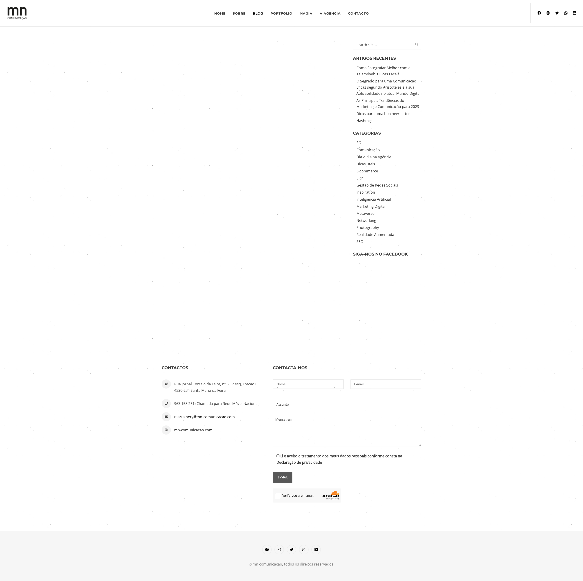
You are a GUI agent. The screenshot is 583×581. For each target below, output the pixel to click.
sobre (239, 13)
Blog (258, 13)
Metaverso (365, 213)
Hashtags (364, 120)
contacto (358, 13)
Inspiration (365, 192)
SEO (359, 241)
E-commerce (367, 171)
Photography (367, 227)
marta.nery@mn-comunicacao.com (204, 416)
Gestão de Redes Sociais (377, 185)
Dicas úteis (365, 163)
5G (358, 142)
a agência (330, 13)
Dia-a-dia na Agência (373, 156)
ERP (359, 178)
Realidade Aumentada (375, 234)
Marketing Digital (371, 206)
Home (219, 13)
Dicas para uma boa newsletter (383, 113)
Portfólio (281, 13)
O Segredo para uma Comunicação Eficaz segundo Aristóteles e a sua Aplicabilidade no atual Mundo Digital (388, 87)
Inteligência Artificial (373, 199)
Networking (366, 220)
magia (306, 13)
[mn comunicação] (78, 13)
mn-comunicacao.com (193, 430)
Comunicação (368, 149)
